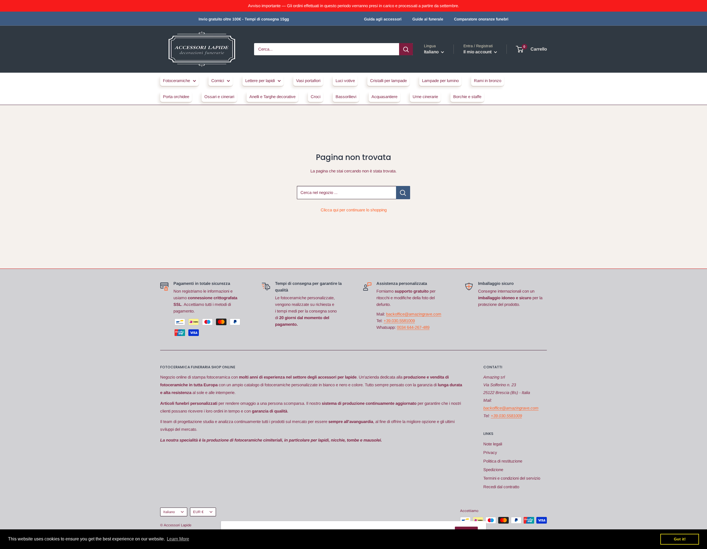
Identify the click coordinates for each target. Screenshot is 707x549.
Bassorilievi (346, 96)
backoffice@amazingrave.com (413, 314)
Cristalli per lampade (388, 80)
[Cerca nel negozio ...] (403, 192)
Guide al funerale (427, 19)
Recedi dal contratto (501, 486)
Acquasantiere (384, 96)
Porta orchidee (176, 96)
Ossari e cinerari (219, 96)
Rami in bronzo (487, 80)
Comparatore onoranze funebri (481, 19)
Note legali (492, 444)
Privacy (490, 452)
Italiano (169, 512)
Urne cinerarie (425, 96)
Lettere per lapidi (260, 80)
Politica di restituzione (502, 461)
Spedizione (493, 469)
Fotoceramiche (176, 80)
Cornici (217, 80)
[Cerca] (406, 49)
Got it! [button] (680, 539)
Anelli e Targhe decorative (272, 96)
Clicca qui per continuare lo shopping (354, 209)
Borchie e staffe (467, 96)
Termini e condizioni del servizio (511, 478)
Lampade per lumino (440, 80)
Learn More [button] (178, 539)
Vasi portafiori (308, 80)
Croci (315, 96)
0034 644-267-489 (413, 327)
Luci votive (345, 80)
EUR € (198, 512)
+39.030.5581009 (399, 320)
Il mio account (478, 51)
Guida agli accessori (383, 19)
